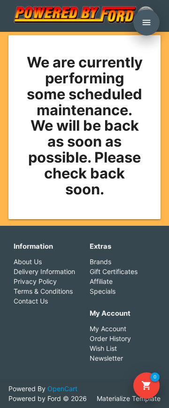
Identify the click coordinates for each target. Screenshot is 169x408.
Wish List (103, 348)
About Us (28, 262)
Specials (102, 291)
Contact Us (31, 301)
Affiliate (101, 281)
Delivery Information (44, 271)
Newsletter (106, 358)
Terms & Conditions (43, 291)
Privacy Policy (35, 281)
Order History (110, 338)
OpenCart (62, 389)
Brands (100, 262)
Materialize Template (129, 398)
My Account (108, 329)
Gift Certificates (114, 271)
